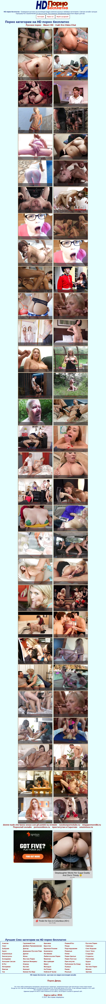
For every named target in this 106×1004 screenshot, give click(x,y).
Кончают (26, 969)
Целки (88, 964)
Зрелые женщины (30, 961)
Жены (25, 956)
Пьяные (68, 967)
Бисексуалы (7, 956)
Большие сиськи (8, 961)
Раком (67, 969)
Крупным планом (50, 948)
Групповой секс (29, 943)
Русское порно (33, 25)
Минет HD (48, 25)
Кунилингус (48, 951)
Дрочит (26, 954)
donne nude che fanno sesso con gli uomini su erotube (30, 825)
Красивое (47, 943)
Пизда (67, 946)
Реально (68, 972)
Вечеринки (6, 967)
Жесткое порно (29, 959)
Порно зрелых (70, 956)
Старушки (89, 954)
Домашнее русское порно (33, 951)
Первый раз (69, 943)
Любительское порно (52, 956)
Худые (88, 961)
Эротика (89, 972)
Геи (3, 972)
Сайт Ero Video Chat (65, 25)
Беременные (7, 954)
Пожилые (68, 951)
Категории (40, 16)
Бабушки (5, 948)
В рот (4, 964)
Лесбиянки (48, 954)
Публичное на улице (73, 964)
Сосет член (90, 951)
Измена (26, 964)
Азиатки (5, 943)
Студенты (89, 956)
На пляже (47, 969)
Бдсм (4, 951)
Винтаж (5, 969)
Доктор (25, 948)
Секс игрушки (91, 948)
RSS (60, 995)
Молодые (47, 967)
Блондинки (6, 959)
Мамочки (47, 959)
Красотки (47, 946)
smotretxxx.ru (86, 827)
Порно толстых (71, 959)
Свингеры (89, 946)
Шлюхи (88, 969)
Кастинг (26, 967)
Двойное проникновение (32, 946)
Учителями (90, 959)
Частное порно (91, 967)
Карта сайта (50, 995)
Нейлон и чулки (50, 972)
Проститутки (69, 961)
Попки (67, 954)
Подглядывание (71, 948)
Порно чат (50, 16)
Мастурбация (49, 961)
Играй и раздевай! (62, 16)
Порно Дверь (54, 981)
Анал (4, 946)
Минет (46, 964)
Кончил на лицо (29, 972)
